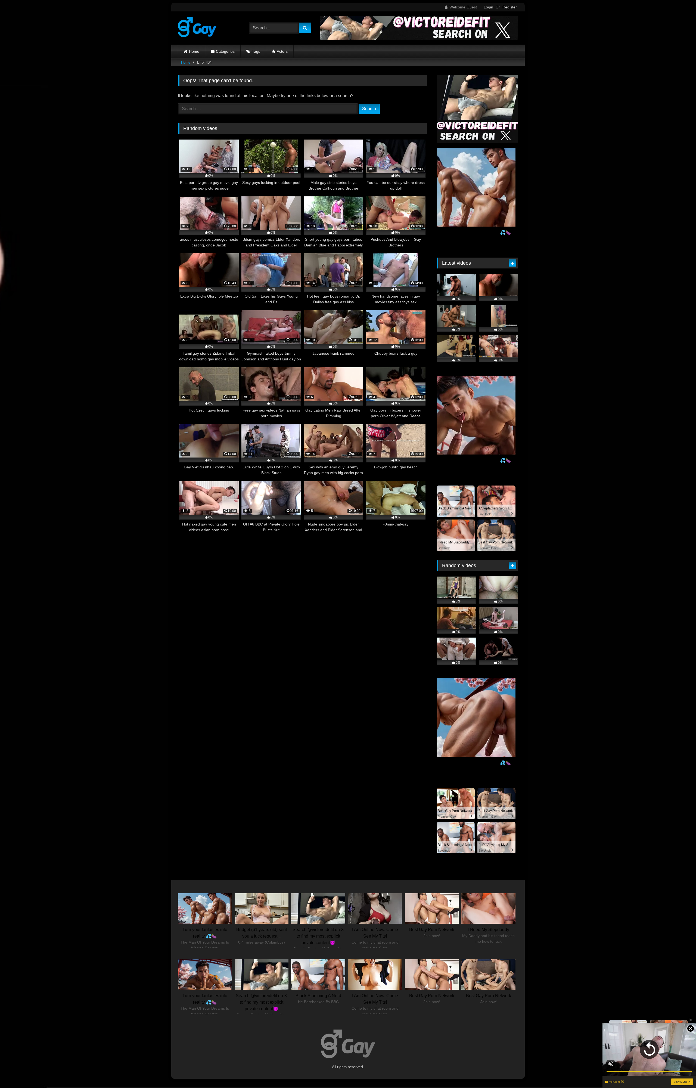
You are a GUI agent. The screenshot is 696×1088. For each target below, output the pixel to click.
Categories (225, 51)
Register (509, 7)
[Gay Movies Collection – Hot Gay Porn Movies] (197, 28)
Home (194, 51)
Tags (256, 51)
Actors (282, 51)
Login (488, 7)
